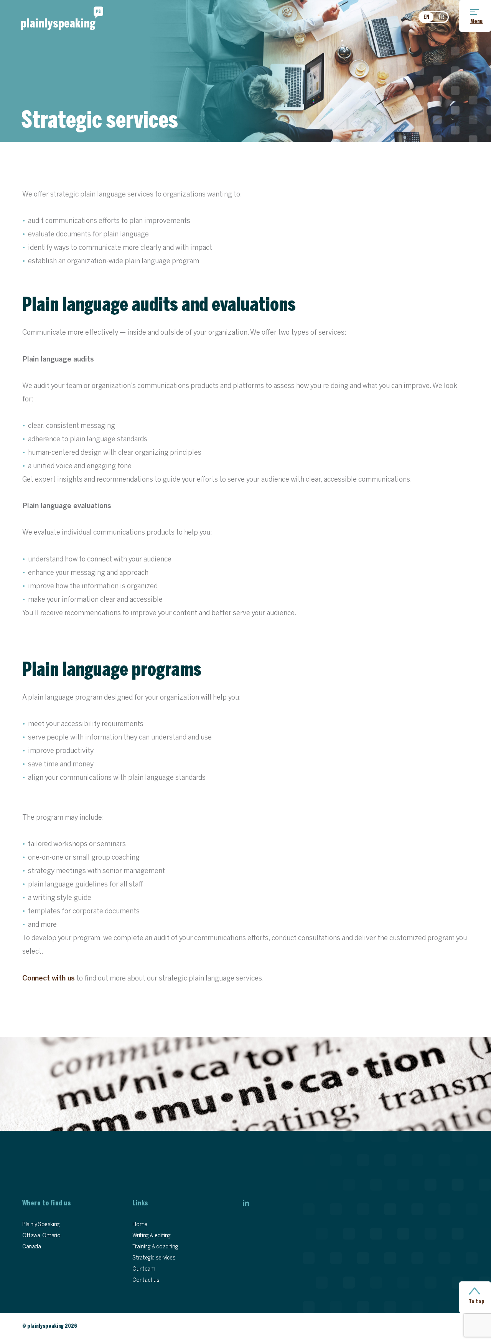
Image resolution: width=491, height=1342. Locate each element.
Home (139, 1224)
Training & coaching (155, 1247)
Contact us (145, 1280)
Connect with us (48, 979)
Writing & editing (151, 1235)
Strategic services (153, 1258)
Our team (143, 1269)
